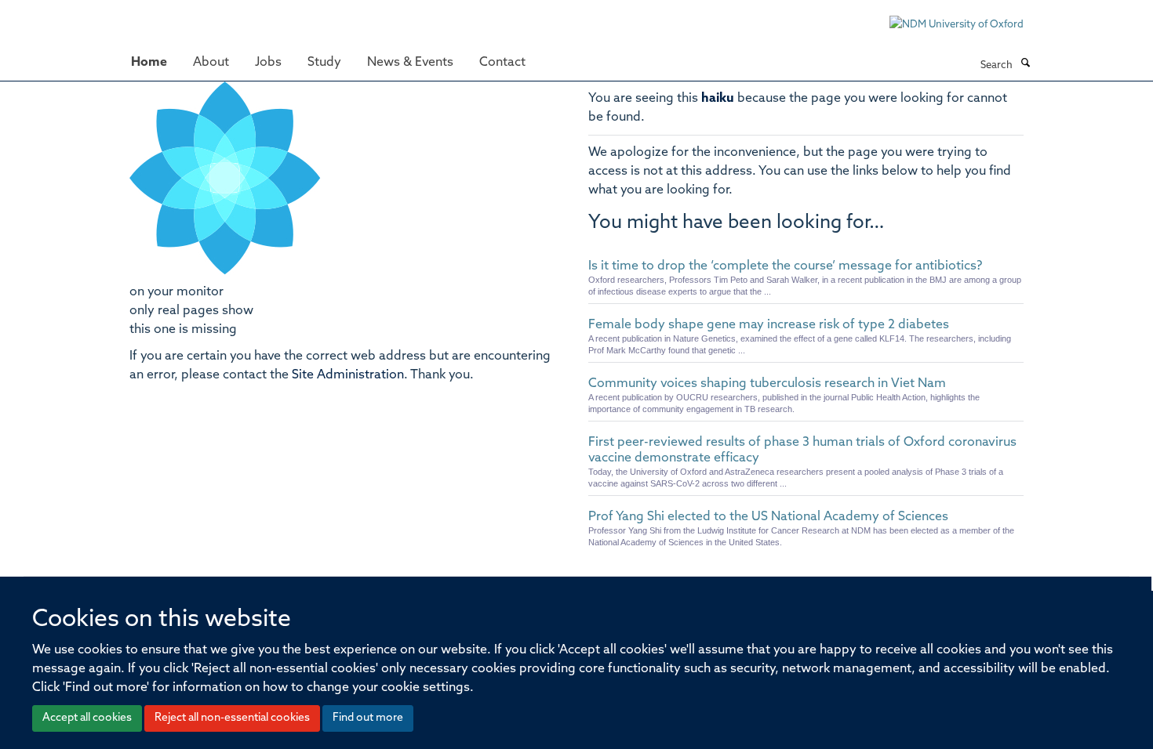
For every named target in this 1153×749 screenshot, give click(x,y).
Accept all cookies (87, 718)
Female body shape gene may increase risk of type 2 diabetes (768, 325)
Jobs (268, 62)
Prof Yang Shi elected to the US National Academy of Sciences (768, 517)
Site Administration (348, 375)
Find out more (368, 718)
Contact (502, 62)
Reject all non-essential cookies (232, 718)
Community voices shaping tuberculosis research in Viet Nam (767, 384)
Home (149, 62)
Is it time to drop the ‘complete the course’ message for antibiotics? (785, 266)
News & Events (410, 62)
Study (324, 62)
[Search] (1025, 64)
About (211, 62)
